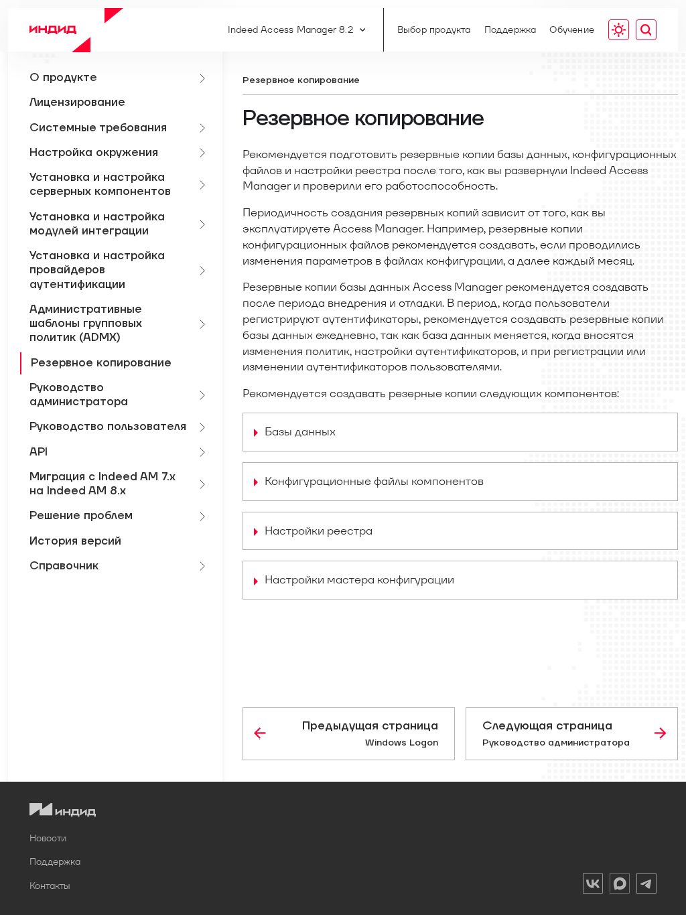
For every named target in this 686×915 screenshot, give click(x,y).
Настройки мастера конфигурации (359, 579)
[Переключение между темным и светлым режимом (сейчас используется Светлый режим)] (618, 30)
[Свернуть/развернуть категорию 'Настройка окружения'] (204, 152)
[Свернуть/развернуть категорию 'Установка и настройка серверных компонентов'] (204, 185)
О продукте (63, 77)
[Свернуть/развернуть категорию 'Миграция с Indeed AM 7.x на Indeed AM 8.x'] (204, 484)
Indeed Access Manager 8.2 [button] (290, 29)
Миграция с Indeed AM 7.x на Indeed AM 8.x (102, 484)
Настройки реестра (318, 530)
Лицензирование (77, 102)
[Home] (76, 30)
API (38, 452)
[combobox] (646, 30)
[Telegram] (646, 885)
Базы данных (300, 431)
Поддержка (510, 29)
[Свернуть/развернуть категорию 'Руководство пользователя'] (204, 427)
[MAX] (620, 885)
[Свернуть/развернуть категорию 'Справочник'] (204, 566)
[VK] (593, 885)
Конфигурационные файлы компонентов (374, 481)
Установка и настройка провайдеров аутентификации (97, 270)
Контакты (49, 885)
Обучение (571, 29)
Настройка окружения (93, 152)
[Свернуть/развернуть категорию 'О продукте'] (204, 78)
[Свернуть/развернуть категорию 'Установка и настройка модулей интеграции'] (204, 224)
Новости (47, 838)
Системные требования (98, 128)
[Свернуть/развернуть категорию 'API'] (204, 452)
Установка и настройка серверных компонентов (100, 184)
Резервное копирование (101, 363)
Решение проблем (81, 515)
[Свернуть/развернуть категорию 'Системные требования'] (204, 128)
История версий (75, 541)
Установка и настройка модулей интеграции (97, 224)
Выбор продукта (434, 29)
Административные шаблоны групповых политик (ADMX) (85, 324)
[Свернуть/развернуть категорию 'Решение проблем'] (204, 516)
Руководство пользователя (107, 426)
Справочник (63, 566)
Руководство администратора (78, 394)
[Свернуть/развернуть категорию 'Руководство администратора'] (204, 395)
